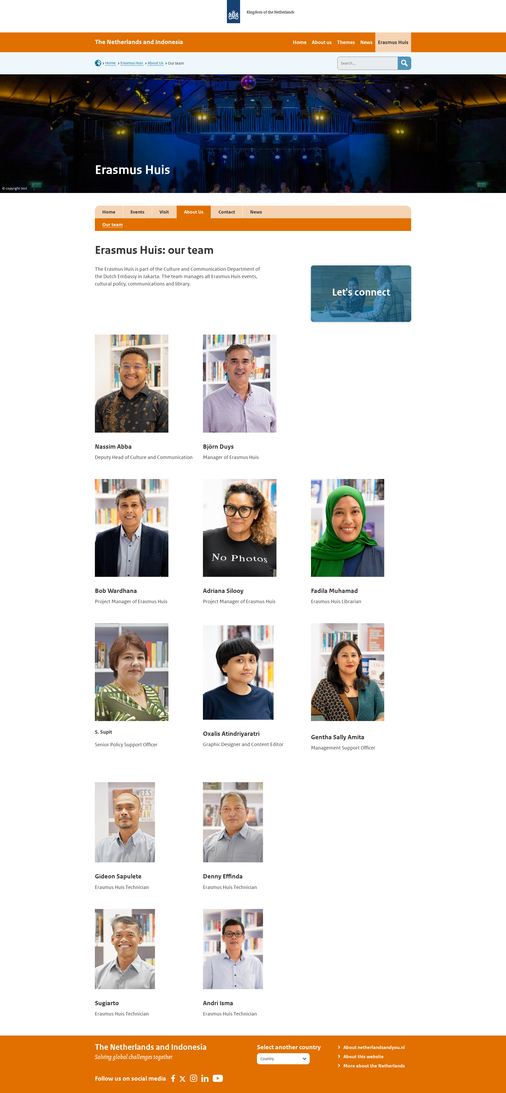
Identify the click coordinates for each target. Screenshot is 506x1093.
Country (267, 1058)
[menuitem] (299, 42)
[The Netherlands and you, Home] (99, 62)
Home (110, 62)
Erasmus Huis (132, 62)
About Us (156, 62)
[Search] (404, 63)
